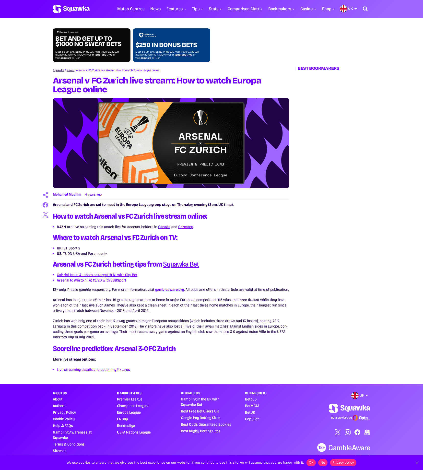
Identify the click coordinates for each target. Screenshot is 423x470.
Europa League (129, 412)
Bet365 (251, 399)
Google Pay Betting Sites (200, 417)
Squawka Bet (181, 264)
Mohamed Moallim (67, 194)
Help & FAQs (63, 425)
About (57, 399)
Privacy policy (343, 462)
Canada (164, 226)
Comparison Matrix (245, 9)
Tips (196, 9)
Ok (311, 462)
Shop (326, 9)
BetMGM (252, 405)
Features (174, 9)
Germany (185, 226)
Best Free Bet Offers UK (200, 411)
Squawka (58, 70)
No (323, 462)
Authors (59, 405)
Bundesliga (126, 425)
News (155, 9)
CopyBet (252, 419)
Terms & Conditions (69, 444)
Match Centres (130, 9)
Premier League (129, 399)
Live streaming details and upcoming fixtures (93, 369)
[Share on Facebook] (45, 205)
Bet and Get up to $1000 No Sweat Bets (88, 41)
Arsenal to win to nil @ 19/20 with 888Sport (91, 280)
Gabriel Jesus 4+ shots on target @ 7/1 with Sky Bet (97, 274)
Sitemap (60, 450)
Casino (306, 9)
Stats (213, 9)
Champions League (132, 405)
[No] (416, 462)
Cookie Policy (64, 419)
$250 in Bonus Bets (166, 45)
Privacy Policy (64, 412)
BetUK (250, 412)
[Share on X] (45, 215)
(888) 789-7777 (103, 54)
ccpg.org (65, 58)
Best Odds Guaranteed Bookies (206, 424)
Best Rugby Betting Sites (201, 431)
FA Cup (122, 419)
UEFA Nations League (134, 432)
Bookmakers (279, 9)
